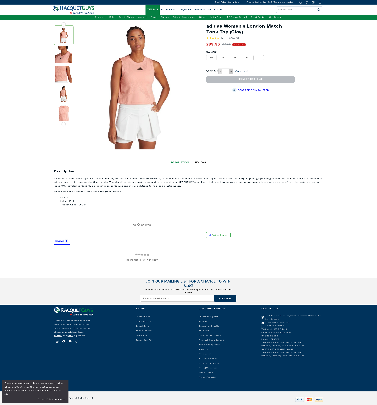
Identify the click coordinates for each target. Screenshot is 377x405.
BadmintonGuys (144, 331)
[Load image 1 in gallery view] (63, 35)
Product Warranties (209, 363)
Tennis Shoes (126, 17)
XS (213, 58)
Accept (60, 399)
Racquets (100, 17)
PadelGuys (141, 335)
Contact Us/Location (209, 326)
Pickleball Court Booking (211, 340)
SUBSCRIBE (225, 298)
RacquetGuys (143, 317)
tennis (79, 328)
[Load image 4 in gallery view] (63, 94)
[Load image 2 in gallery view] (63, 55)
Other (202, 17)
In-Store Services (208, 359)
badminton (77, 332)
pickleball (66, 332)
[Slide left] (64, 24)
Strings (165, 17)
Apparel (142, 17)
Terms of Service (207, 377)
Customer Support (208, 317)
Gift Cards (204, 331)
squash (58, 336)
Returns (203, 321)
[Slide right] (64, 124)
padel (70, 336)
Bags (154, 17)
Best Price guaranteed (253, 90)
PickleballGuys (143, 321)
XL (258, 58)
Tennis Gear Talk (144, 340)
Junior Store (216, 17)
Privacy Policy (206, 373)
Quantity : (212, 71)
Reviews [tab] (59, 240)
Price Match (205, 354)
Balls (112, 17)
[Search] (318, 9)
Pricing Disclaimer (208, 368)
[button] (99, 17)
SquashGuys (142, 326)
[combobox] (299, 9)
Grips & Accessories (184, 17)
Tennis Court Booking (210, 335)
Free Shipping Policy (209, 345)
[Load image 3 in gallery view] (63, 74)
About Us (203, 349)
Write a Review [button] (220, 235)
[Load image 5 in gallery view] (63, 113)
